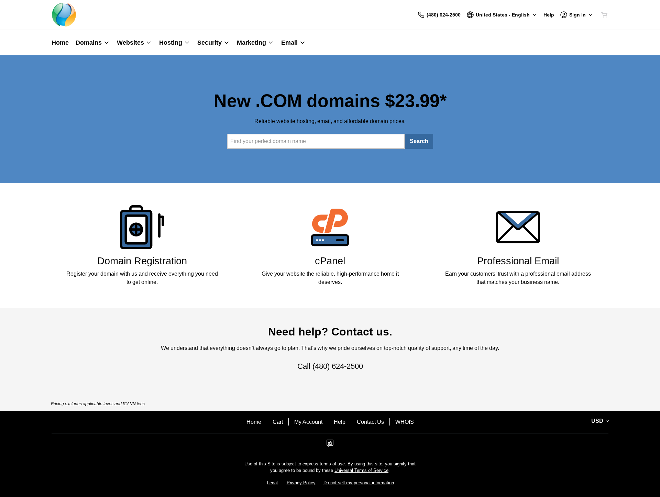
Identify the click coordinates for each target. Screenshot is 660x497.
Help (339, 422)
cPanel (330, 260)
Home (253, 422)
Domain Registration (142, 260)
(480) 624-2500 (337, 366)
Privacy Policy (301, 482)
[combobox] (316, 141)
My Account (308, 422)
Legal (272, 482)
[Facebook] (330, 445)
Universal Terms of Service (361, 470)
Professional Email (518, 260)
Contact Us (370, 422)
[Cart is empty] (604, 14)
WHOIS (404, 422)
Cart (278, 422)
